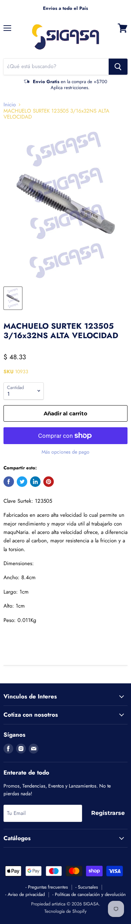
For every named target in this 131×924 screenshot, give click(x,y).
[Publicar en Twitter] (22, 481)
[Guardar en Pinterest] (48, 481)
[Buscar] (118, 67)
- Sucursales (86, 887)
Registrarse (108, 813)
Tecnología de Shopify (65, 911)
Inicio (9, 105)
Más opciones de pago (65, 452)
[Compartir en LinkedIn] (35, 481)
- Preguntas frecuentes (47, 887)
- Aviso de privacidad (25, 894)
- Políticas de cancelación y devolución (89, 894)
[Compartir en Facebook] (8, 481)
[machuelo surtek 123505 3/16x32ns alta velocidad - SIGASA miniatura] (13, 298)
